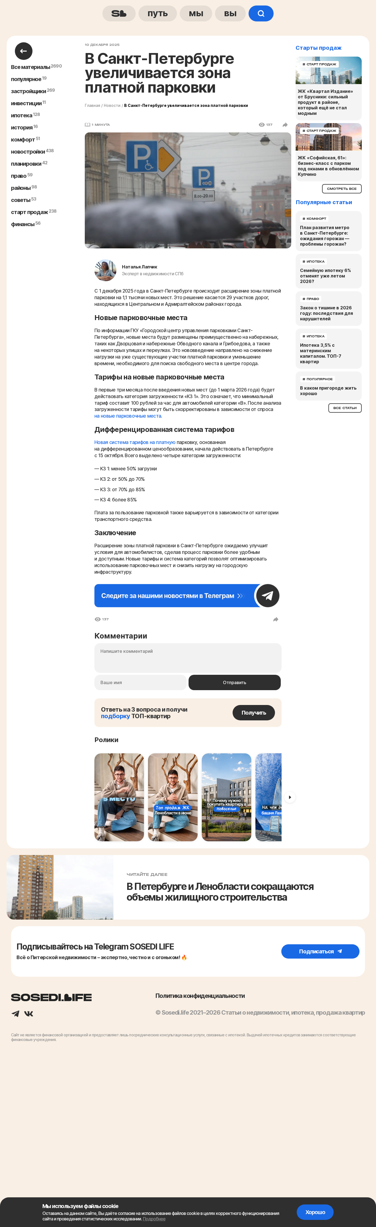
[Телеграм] (15, 1014)
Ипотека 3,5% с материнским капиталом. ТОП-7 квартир (320, 353)
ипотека (21, 115)
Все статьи (345, 408)
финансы (22, 224)
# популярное (318, 379)
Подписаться (317, 951)
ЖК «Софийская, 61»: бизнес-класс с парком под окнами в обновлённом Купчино (328, 166)
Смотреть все (342, 189)
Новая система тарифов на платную (134, 442)
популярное (26, 79)
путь (158, 12)
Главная (92, 105)
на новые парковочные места (127, 416)
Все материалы (30, 67)
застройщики (28, 91)
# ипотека (314, 261)
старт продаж (29, 212)
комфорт (23, 139)
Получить (253, 712)
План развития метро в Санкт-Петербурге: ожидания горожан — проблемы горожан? (324, 236)
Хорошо (315, 1212)
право (18, 176)
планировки (26, 163)
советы (20, 200)
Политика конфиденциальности (200, 995)
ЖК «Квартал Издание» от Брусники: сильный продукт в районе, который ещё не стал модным (325, 102)
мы (196, 12)
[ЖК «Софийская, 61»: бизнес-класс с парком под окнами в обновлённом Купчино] (329, 137)
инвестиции (26, 103)
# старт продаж (319, 64)
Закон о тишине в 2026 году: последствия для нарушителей (326, 313)
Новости (112, 105)
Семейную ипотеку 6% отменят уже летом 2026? (325, 276)
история (21, 127)
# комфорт (314, 219)
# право (311, 299)
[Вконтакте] (28, 1014)
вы (230, 12)
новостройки (28, 151)
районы (21, 188)
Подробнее (154, 1219)
